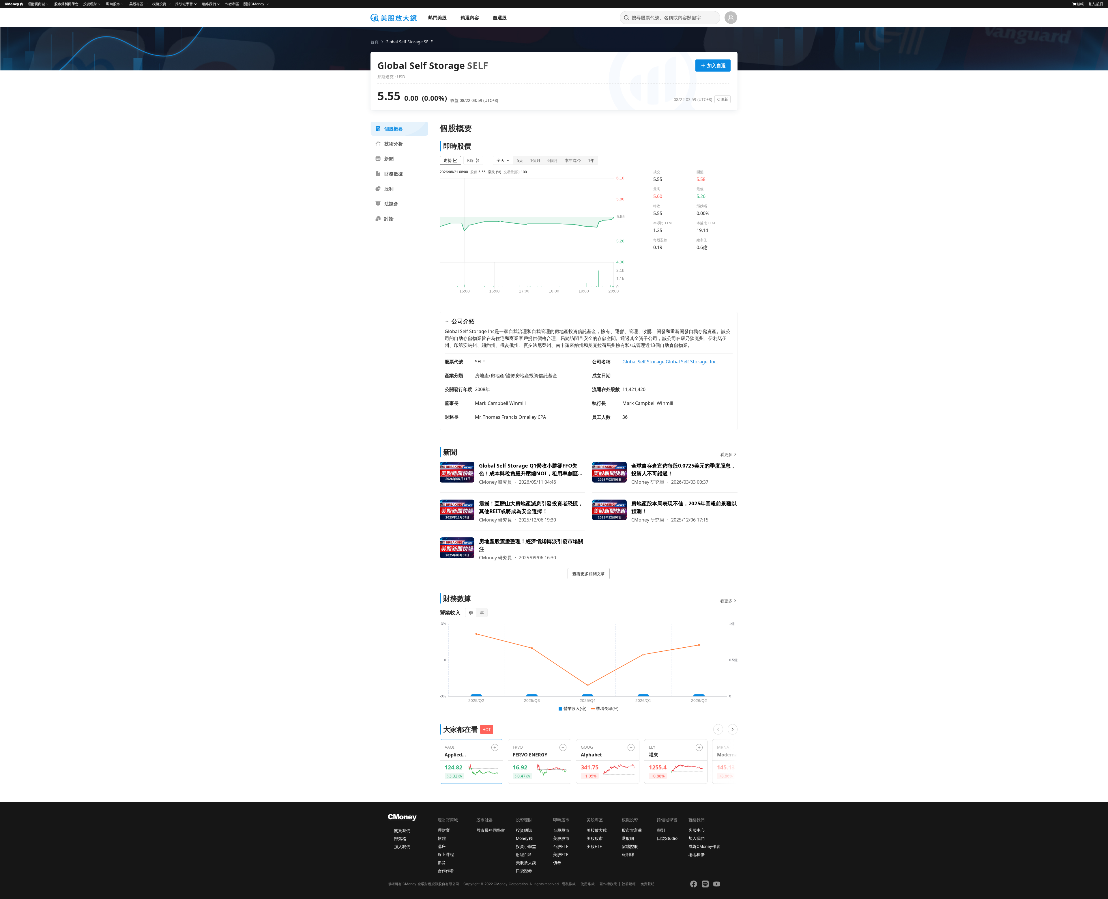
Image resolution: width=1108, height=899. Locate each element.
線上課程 (446, 854)
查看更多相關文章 (588, 573)
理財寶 (444, 830)
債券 (557, 862)
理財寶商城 (36, 4)
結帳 (1080, 4)
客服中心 (696, 830)
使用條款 (587, 884)
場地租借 (696, 854)
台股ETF (560, 846)
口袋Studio (667, 838)
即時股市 (113, 4)
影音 (442, 862)
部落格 (400, 838)
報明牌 (628, 854)
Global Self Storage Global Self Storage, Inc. (670, 361)
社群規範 (629, 884)
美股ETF (560, 854)
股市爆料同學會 (66, 4)
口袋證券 (524, 870)
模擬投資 (159, 4)
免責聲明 (647, 884)
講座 (442, 846)
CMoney (12, 4)
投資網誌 (524, 830)
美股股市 (561, 838)
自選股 (500, 17)
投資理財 (90, 4)
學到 (661, 830)
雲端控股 (630, 846)
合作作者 (446, 870)
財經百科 (524, 854)
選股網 (628, 838)
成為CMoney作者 (704, 846)
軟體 (442, 838)
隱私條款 (569, 884)
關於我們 (402, 830)
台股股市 (561, 830)
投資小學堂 (526, 846)
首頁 (374, 41)
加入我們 (402, 846)
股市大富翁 (632, 830)
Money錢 (524, 838)
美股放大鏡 (526, 862)
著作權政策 (608, 884)
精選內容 (470, 17)
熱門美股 (437, 17)
